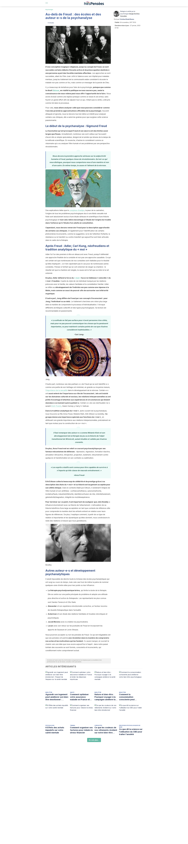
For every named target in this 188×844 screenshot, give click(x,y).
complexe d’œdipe (76, 210)
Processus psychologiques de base (129, 726)
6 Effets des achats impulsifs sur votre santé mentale (54, 730)
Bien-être (48, 692)
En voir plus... (94, 740)
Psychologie (49, 9)
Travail (72, 725)
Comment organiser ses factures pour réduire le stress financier (81, 730)
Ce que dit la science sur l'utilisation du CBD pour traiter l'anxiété (130, 731)
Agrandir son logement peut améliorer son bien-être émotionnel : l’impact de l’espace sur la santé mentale (57, 697)
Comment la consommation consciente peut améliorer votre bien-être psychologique (129, 697)
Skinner (56, 90)
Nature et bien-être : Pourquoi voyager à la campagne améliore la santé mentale (105, 697)
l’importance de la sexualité (56, 390)
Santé (72, 692)
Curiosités (98, 725)
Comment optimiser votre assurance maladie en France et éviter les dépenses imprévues (80, 697)
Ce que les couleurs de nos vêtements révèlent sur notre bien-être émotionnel (105, 730)
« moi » (77, 278)
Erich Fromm (56, 406)
